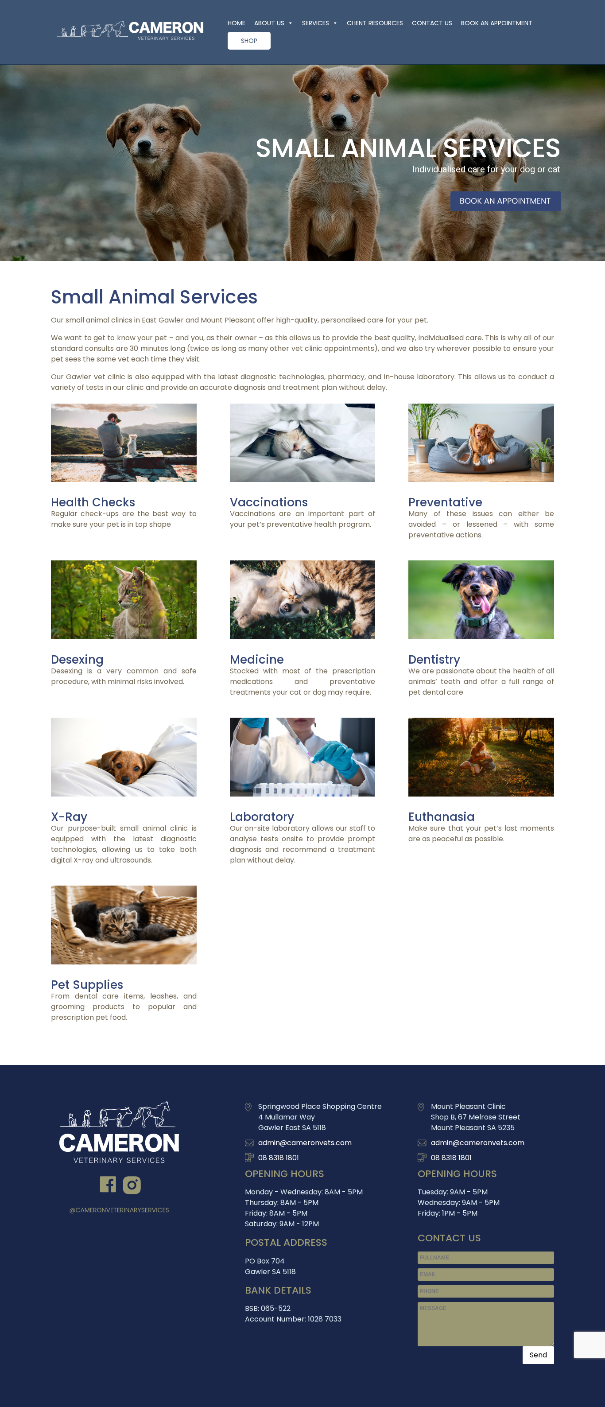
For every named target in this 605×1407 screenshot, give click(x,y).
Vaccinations (269, 502)
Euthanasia (441, 817)
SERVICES (315, 23)
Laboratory (262, 817)
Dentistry (434, 660)
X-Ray (69, 817)
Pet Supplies (87, 985)
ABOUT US (269, 23)
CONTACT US (432, 23)
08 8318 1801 (278, 1158)
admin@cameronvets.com (305, 1143)
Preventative (445, 502)
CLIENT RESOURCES (375, 23)
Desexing (77, 660)
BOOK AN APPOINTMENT (496, 23)
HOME (236, 23)
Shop (249, 40)
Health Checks (93, 502)
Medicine (257, 660)
